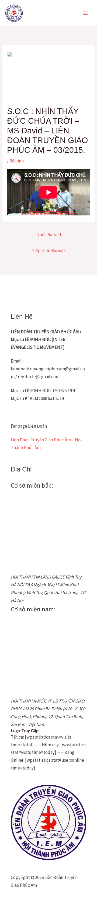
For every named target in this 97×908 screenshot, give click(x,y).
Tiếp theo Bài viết (48, 251)
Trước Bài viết (48, 234)
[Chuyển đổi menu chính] (85, 13)
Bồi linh (16, 161)
